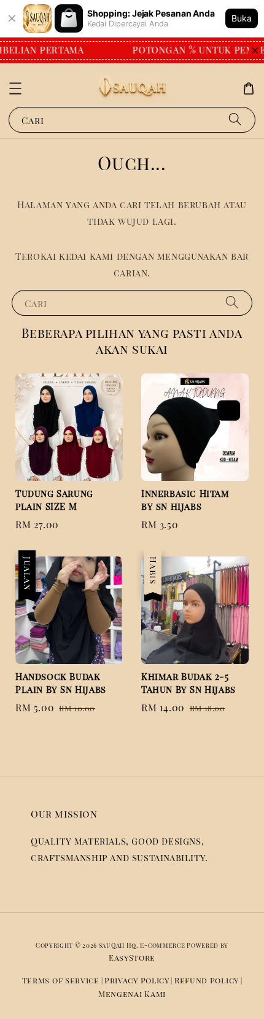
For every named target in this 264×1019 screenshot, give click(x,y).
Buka (241, 18)
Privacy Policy (136, 980)
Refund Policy (206, 980)
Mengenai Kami (132, 993)
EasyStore (132, 957)
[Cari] (235, 119)
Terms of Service (60, 980)
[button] (15, 88)
